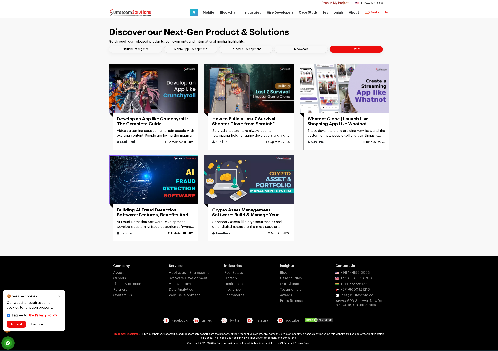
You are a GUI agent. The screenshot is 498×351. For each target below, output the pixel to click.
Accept (16, 324)
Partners (120, 289)
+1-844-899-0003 (355, 272)
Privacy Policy (303, 343)
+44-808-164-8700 (356, 278)
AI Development (182, 284)
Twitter (235, 320)
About (118, 272)
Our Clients (289, 284)
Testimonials (333, 12)
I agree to (34, 315)
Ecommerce (234, 295)
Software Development (246, 49)
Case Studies (291, 278)
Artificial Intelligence (136, 49)
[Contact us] (8, 343)
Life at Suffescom (127, 284)
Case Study (308, 12)
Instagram (263, 320)
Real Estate (233, 272)
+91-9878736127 (353, 284)
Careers (119, 278)
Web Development (184, 295)
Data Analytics (181, 289)
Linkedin (208, 320)
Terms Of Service (282, 343)
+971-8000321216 (355, 289)
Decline (37, 324)
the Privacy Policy (43, 315)
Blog (284, 272)
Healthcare (233, 284)
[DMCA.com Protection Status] (320, 320)
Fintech (230, 278)
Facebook (179, 320)
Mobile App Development (190, 49)
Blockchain (301, 49)
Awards (286, 295)
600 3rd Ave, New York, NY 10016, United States (361, 303)
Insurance (232, 289)
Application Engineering (189, 272)
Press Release (291, 301)
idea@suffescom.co (356, 295)
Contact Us (378, 12)
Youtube (292, 320)
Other (356, 49)
